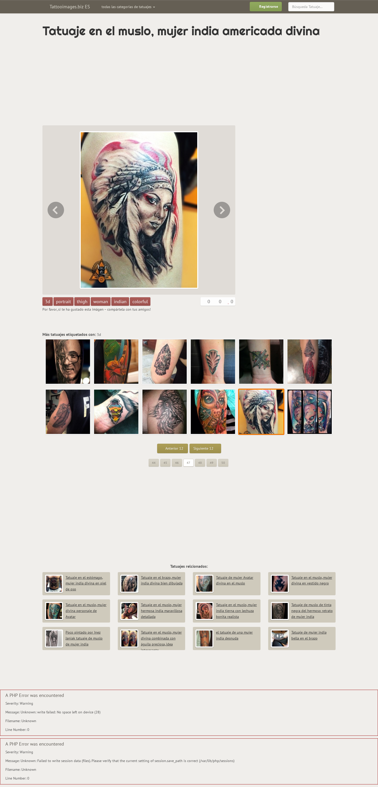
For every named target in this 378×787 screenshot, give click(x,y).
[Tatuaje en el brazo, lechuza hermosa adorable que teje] (55, 210)
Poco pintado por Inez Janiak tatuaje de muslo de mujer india (84, 638)
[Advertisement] (167, 82)
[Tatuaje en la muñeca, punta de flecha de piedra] (213, 361)
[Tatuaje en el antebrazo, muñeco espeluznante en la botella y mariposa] (222, 210)
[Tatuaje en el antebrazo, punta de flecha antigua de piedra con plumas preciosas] (309, 361)
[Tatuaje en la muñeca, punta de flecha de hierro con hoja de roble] (261, 361)
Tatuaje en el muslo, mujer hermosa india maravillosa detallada (161, 610)
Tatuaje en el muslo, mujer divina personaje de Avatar (86, 610)
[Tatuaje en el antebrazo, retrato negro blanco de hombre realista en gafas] (68, 361)
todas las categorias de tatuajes (127, 6)
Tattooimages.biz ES (69, 7)
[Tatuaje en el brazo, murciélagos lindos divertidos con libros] (116, 361)
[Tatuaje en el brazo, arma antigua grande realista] (164, 361)
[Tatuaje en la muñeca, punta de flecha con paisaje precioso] (116, 412)
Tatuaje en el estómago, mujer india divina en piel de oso (86, 583)
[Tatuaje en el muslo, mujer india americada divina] (261, 412)
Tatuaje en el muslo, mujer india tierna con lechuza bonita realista (236, 610)
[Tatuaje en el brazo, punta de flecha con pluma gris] (68, 412)
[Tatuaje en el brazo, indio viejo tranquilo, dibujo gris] (164, 412)
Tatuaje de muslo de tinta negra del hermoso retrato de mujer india (312, 610)
